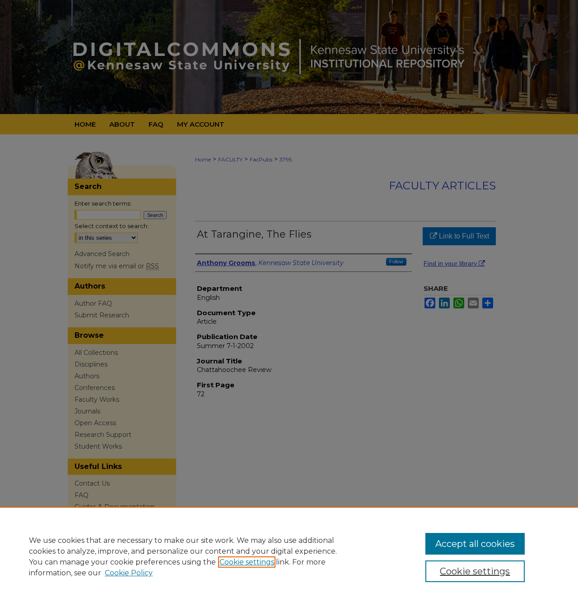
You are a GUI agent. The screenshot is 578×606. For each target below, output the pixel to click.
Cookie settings (246, 562)
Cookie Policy (129, 573)
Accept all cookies (475, 543)
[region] (289, 556)
